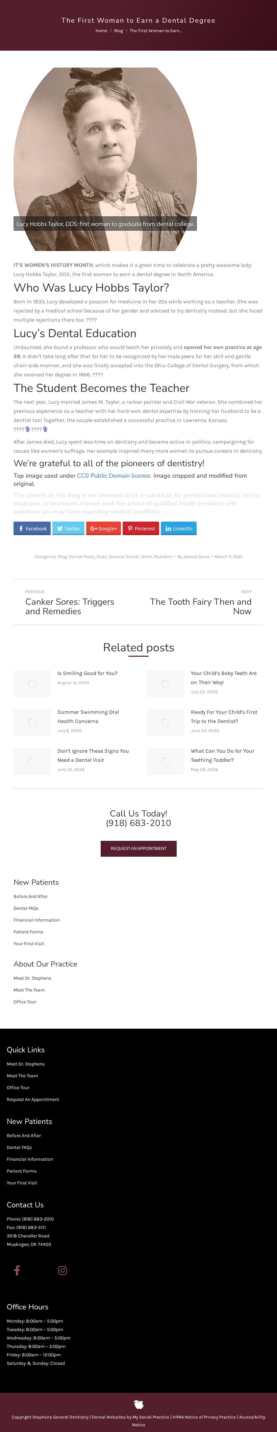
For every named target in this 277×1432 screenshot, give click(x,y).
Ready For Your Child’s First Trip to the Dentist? (224, 716)
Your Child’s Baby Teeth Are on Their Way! (224, 677)
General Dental (124, 556)
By (193, 556)
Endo (102, 556)
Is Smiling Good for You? (87, 673)
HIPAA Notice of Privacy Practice (204, 1417)
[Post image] (32, 683)
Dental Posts (82, 556)
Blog (62, 556)
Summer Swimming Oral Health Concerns (88, 716)
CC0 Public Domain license (113, 476)
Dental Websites (109, 1417)
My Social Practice (150, 1417)
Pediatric (163, 556)
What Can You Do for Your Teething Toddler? (222, 755)
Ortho (146, 556)
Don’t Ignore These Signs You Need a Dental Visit (93, 755)
